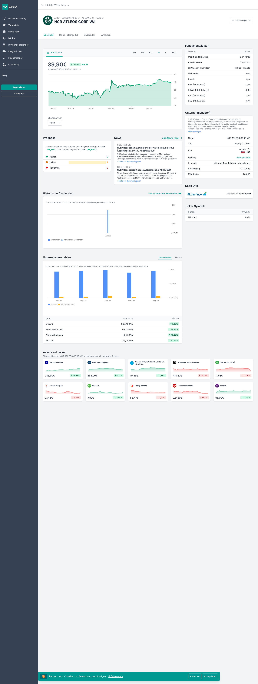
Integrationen (15, 51)
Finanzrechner (15, 58)
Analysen (105, 35)
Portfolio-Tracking (17, 18)
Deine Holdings (68, 35)
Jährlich (178, 257)
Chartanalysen (55, 118)
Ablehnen (194, 676)
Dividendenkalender (18, 44)
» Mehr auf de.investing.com (129, 162)
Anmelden (19, 93)
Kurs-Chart (56, 52)
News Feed (14, 31)
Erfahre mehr (115, 676)
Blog (4, 75)
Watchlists (13, 25)
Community (14, 64)
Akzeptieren (210, 676)
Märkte (11, 38)
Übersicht (48, 35)
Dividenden (89, 35)
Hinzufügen (241, 20)
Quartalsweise (165, 257)
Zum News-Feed (170, 138)
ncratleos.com (243, 157)
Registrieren (19, 87)
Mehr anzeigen (194, 132)
